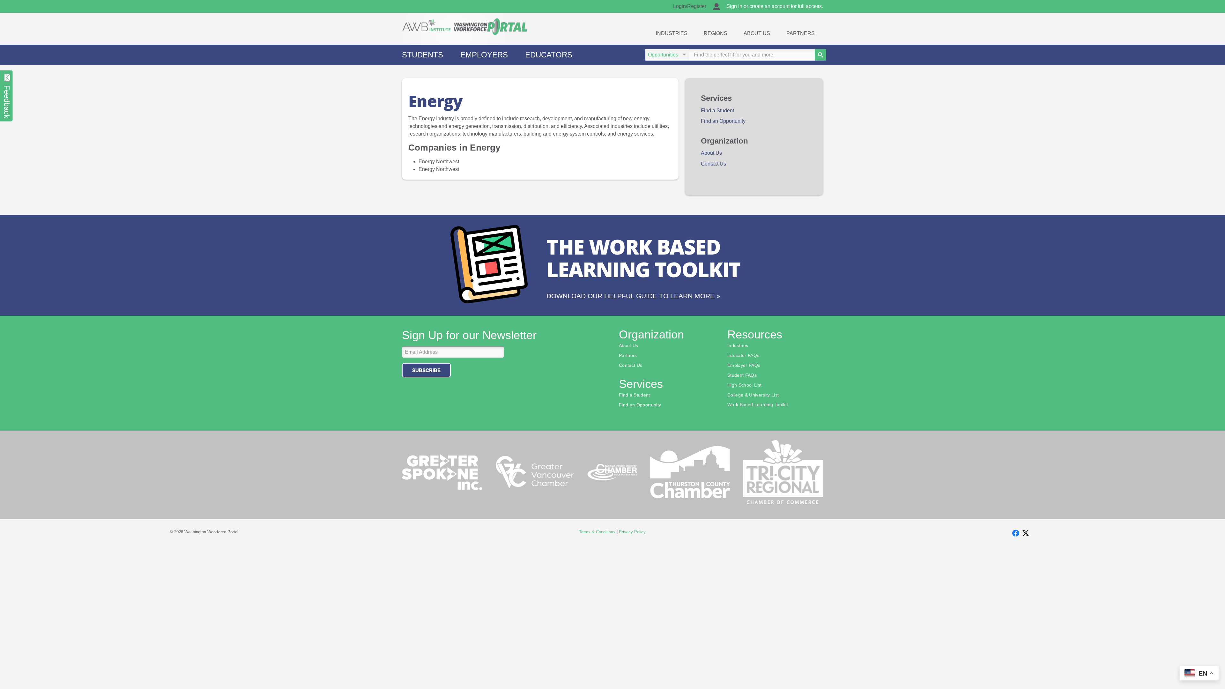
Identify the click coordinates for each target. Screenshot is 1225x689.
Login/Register (689, 6)
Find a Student (717, 110)
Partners (800, 33)
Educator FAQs (743, 355)
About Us (757, 33)
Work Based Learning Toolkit (757, 405)
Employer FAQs (743, 365)
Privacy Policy (632, 532)
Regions (715, 33)
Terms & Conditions (597, 532)
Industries (671, 33)
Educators (548, 54)
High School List (744, 385)
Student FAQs (742, 375)
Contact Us (713, 164)
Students (422, 54)
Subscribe (426, 370)
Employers (484, 54)
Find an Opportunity (723, 121)
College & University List (753, 395)
